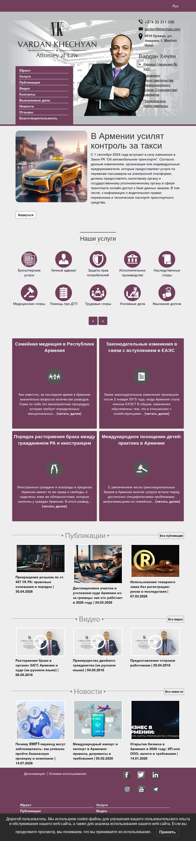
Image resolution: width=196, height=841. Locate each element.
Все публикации (171, 535)
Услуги (25, 76)
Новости (26, 106)
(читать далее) (69, 413)
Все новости (174, 691)
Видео (24, 88)
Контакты (27, 94)
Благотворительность (38, 118)
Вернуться (25, 215)
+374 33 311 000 (159, 22)
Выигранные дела (34, 100)
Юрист (25, 70)
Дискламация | (36, 773)
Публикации (29, 82)
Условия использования (67, 773)
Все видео (175, 619)
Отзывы (26, 112)
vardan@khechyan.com (162, 29)
